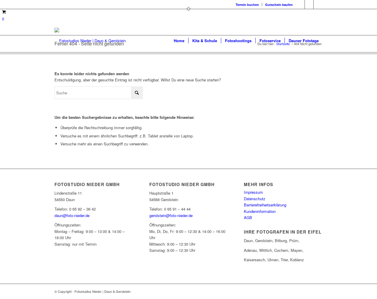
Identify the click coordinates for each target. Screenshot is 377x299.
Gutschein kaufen (279, 4)
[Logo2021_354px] (90, 41)
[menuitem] (247, 4)
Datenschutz (254, 198)
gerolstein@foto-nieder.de (171, 215)
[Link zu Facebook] (300, 4)
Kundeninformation (260, 211)
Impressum (253, 192)
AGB (248, 217)
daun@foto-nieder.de (72, 215)
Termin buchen (247, 4)
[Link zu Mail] (318, 4)
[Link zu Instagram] (309, 4)
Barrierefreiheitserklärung (265, 205)
